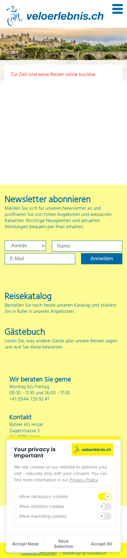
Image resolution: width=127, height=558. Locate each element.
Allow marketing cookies (43, 516)
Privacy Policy (84, 479)
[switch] (104, 496)
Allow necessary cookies (43, 496)
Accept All (101, 543)
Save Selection (63, 543)
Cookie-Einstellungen (39, 553)
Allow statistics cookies (41, 506)
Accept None (25, 543)
